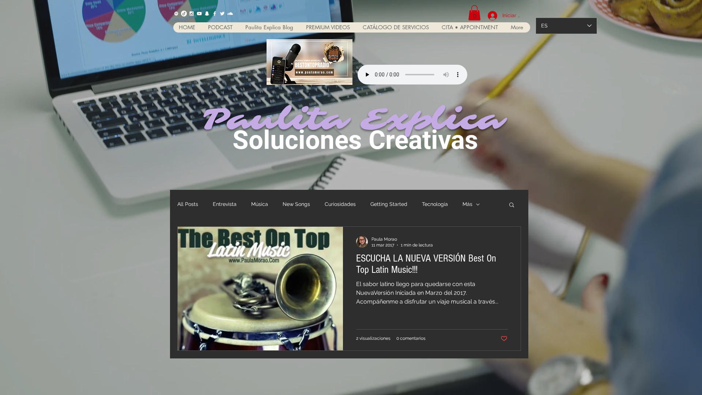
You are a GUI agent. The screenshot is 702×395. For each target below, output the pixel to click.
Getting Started (388, 204)
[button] (474, 12)
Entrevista (225, 204)
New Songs (296, 204)
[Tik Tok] (184, 13)
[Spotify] (176, 13)
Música (259, 204)
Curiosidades (340, 204)
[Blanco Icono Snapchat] (207, 13)
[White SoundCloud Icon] (230, 13)
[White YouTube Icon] (199, 13)
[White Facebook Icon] (215, 13)
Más (467, 204)
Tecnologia (435, 204)
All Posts (187, 204)
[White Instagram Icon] (192, 13)
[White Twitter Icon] (222, 13)
